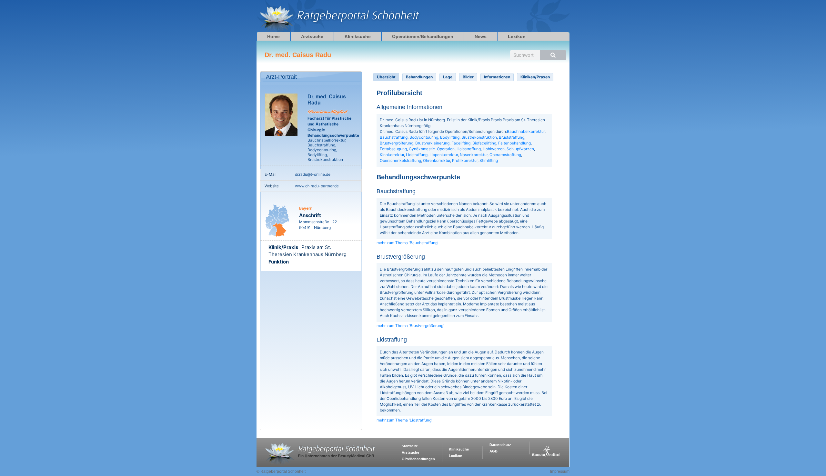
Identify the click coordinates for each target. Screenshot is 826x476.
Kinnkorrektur (392, 154)
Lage (447, 76)
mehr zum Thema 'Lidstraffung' (404, 420)
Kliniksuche (358, 36)
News (481, 36)
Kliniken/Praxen (535, 76)
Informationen (497, 76)
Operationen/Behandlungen (422, 36)
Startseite (410, 446)
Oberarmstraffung (505, 154)
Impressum (559, 471)
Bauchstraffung (394, 137)
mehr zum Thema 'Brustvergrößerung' (410, 325)
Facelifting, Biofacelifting (473, 143)
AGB (493, 451)
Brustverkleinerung (432, 143)
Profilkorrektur (465, 160)
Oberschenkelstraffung (400, 160)
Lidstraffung (417, 154)
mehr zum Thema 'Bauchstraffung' (407, 242)
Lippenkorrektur (443, 154)
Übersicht (386, 76)
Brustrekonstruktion (479, 137)
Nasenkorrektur (474, 154)
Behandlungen (419, 76)
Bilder (468, 76)
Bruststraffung (511, 137)
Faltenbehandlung (514, 143)
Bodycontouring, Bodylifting (434, 137)
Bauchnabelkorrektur (526, 131)
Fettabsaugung (393, 148)
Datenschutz (500, 445)
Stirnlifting (488, 160)
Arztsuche (312, 36)
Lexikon (517, 36)
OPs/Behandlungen (418, 459)
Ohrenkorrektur (436, 160)
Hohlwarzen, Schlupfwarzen (508, 148)
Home (273, 36)
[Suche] (553, 55)
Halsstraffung (469, 148)
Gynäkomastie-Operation (432, 148)
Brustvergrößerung (396, 143)
